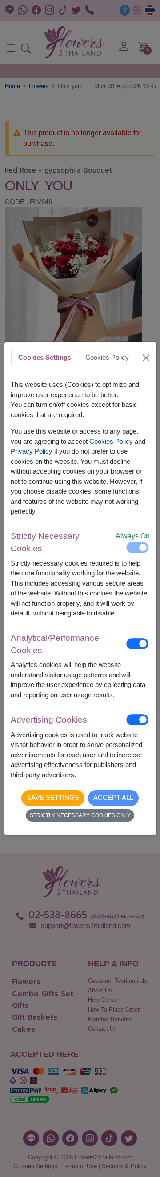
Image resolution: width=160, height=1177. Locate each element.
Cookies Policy (111, 441)
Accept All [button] (113, 797)
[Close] (145, 357)
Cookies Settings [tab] (44, 357)
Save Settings (53, 797)
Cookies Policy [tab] (107, 357)
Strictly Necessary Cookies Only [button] (80, 815)
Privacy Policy (31, 451)
